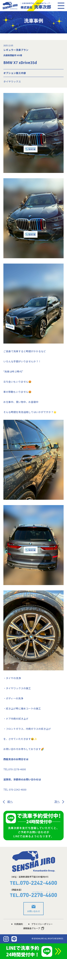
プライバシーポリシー (42, 923)
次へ (57, 801)
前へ (10, 801)
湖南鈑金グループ (31, 928)
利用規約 (18, 923)
